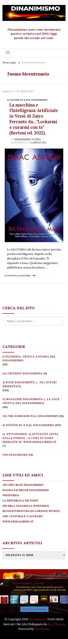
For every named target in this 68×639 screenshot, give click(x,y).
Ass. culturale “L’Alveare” (22, 516)
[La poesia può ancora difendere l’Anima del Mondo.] (44, 599)
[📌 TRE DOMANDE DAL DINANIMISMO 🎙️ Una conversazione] (34, 599)
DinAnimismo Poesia (27, 139)
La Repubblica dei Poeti (20, 500)
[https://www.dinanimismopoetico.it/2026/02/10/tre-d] (14, 599)
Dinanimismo (37, 619)
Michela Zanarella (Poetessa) (25, 505)
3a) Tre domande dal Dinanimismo (30, 416)
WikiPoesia (10, 495)
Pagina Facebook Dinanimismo (25, 490)
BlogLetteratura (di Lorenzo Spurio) (31, 511)
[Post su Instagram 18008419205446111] (64, 599)
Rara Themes (55, 624)
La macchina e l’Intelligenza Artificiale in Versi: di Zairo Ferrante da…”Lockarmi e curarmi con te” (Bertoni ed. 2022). (33, 119)
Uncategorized (15, 454)
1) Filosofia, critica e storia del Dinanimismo (29, 358)
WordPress (41, 629)
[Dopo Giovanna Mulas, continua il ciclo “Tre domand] (24, 599)
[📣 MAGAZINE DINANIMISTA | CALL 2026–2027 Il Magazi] (4, 599)
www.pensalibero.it (18, 521)
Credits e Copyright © (34, 633)
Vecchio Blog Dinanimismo (23, 484)
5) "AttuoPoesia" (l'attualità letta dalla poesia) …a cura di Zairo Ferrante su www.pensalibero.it (30, 437)
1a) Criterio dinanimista (22, 373)
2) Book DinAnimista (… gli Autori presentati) (29, 384)
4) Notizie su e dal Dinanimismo (27, 100)
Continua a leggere (17, 275)
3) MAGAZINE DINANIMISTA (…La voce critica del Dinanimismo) (31, 401)
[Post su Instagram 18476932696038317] (54, 599)
